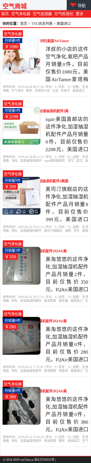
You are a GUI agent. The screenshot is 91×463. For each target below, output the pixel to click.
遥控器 (63, 301)
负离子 (65, 90)
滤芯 (79, 160)
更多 (79, 14)
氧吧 (29, 90)
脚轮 (62, 441)
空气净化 (17, 90)
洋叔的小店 (42, 90)
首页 (5, 14)
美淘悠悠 (50, 301)
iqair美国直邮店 (54, 160)
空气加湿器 (42, 14)
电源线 (63, 371)
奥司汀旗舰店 (53, 231)
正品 (55, 90)
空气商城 (15, 6)
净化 (15, 160)
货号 (71, 160)
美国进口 (79, 90)
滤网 (68, 231)
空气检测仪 (63, 14)
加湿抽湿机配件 (31, 160)
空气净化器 (20, 14)
